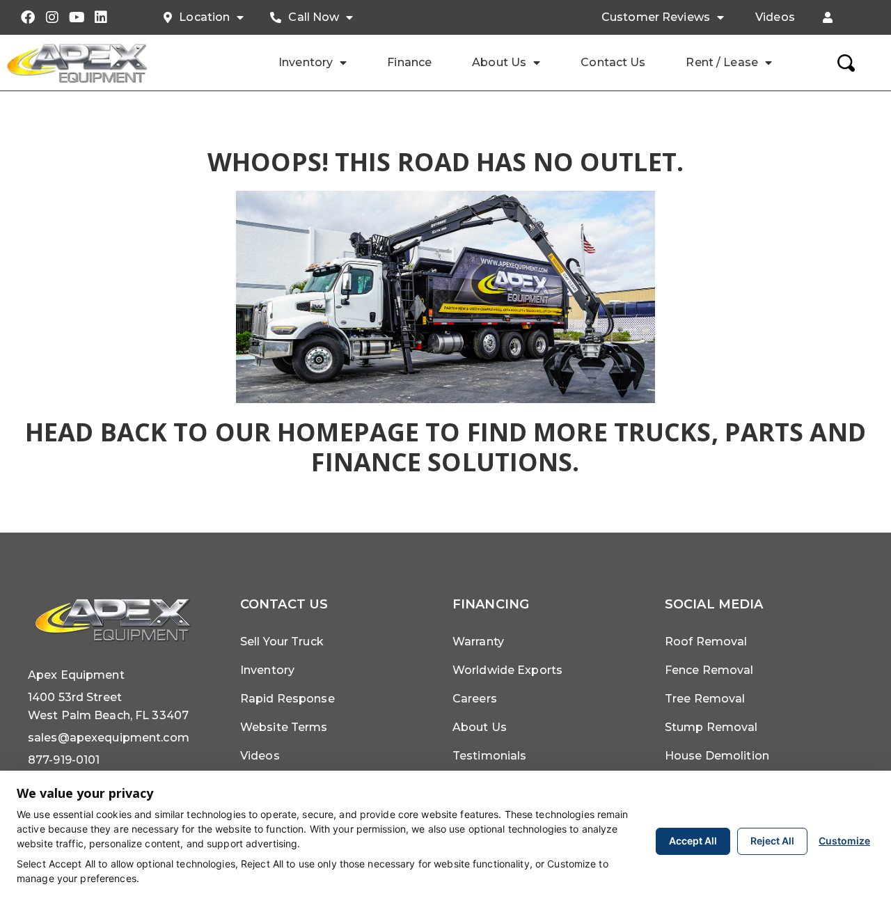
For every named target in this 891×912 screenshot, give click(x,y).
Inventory (305, 62)
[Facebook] (28, 17)
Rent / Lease (721, 62)
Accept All (693, 841)
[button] (828, 17)
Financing (490, 604)
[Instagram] (52, 17)
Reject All (772, 841)
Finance (409, 62)
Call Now (313, 17)
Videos (775, 17)
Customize (844, 841)
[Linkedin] (101, 17)
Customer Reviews (655, 17)
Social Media (714, 604)
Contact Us (613, 62)
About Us (499, 62)
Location (204, 17)
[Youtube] (77, 17)
